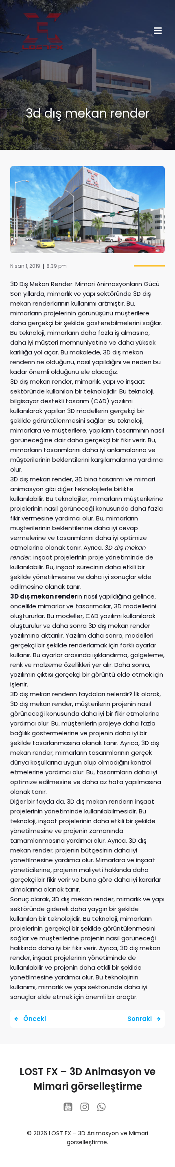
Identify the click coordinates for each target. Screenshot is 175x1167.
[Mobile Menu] (158, 31)
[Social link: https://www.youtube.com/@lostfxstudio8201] (71, 1107)
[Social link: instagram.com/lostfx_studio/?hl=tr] (87, 1107)
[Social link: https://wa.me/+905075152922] (104, 1107)
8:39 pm (56, 265)
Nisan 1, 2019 (25, 265)
